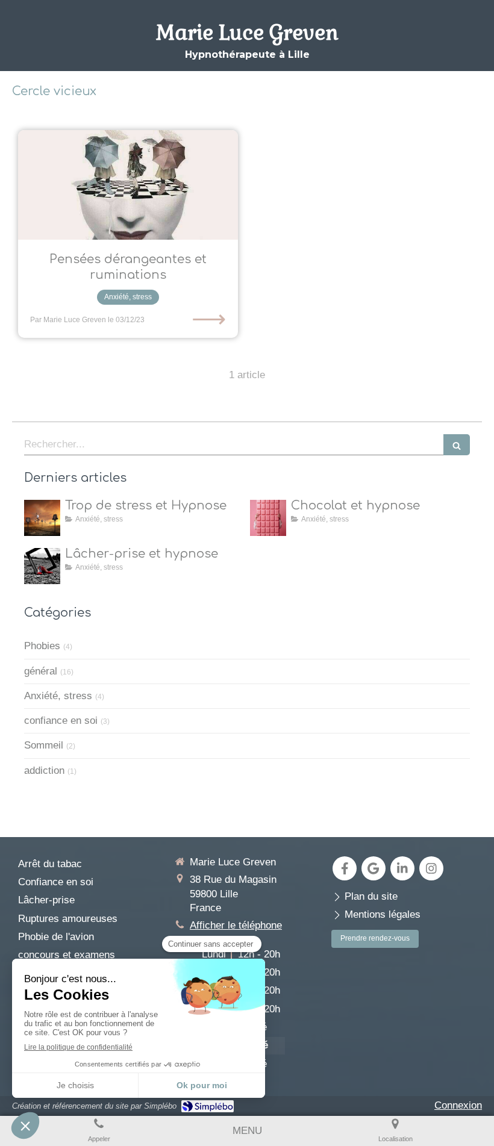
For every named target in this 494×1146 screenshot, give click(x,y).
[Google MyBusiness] (373, 868)
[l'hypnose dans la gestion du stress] (42, 518)
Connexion (458, 1105)
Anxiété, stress (58, 696)
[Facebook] (345, 868)
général (40, 671)
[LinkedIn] (402, 868)
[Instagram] (431, 868)
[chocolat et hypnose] (268, 518)
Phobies (42, 646)
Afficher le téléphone (236, 925)
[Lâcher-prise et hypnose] (42, 566)
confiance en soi (61, 720)
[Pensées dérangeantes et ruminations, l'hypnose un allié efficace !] (128, 185)
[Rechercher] (456, 444)
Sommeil (43, 745)
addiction (44, 770)
